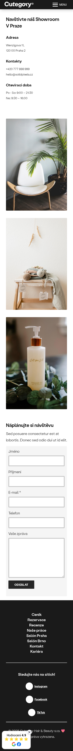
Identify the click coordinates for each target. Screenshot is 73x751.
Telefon (14, 513)
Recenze (36, 625)
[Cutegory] (19, 5)
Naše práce (36, 630)
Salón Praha (36, 635)
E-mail (14, 492)
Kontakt (36, 646)
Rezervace (37, 619)
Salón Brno (36, 640)
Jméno (13, 451)
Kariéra (36, 651)
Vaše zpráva (18, 533)
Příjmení (14, 472)
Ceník (37, 614)
